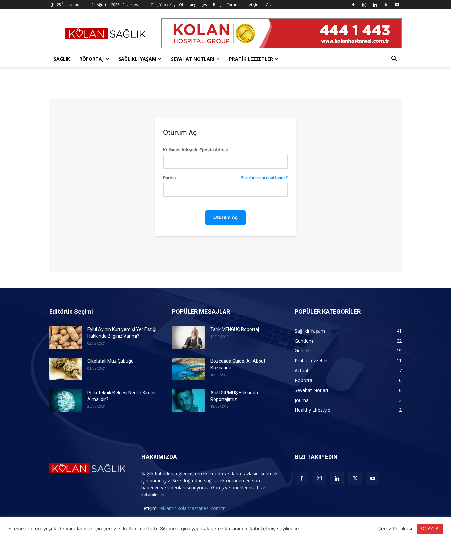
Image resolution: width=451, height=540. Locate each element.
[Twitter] (386, 4)
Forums (233, 4)
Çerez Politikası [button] (394, 529)
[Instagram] (364, 4)
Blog (217, 4)
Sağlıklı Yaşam (137, 59)
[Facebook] (353, 4)
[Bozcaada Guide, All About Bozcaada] (188, 369)
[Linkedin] (375, 4)
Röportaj (91, 59)
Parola (225, 178)
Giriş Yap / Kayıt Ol (166, 4)
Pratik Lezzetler (251, 59)
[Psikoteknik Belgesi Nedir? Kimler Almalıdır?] (65, 400)
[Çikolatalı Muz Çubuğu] (65, 369)
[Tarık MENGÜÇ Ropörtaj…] (188, 337)
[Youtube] (397, 4)
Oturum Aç (225, 217)
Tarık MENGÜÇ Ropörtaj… (236, 329)
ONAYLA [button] (430, 528)
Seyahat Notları (192, 59)
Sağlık (62, 59)
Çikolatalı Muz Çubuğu (110, 361)
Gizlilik (272, 4)
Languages (197, 4)
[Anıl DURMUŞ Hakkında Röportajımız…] (188, 400)
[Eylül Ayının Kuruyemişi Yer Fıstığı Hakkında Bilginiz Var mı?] (65, 337)
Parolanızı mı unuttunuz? (264, 178)
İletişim (253, 4)
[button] (394, 59)
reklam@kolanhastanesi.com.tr (192, 508)
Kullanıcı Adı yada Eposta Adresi (195, 150)
